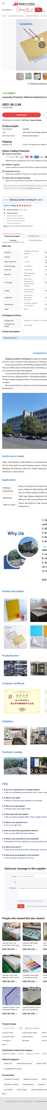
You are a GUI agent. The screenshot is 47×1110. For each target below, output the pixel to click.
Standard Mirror (28, 1084)
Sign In (5, 226)
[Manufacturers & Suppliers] (24, 4)
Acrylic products (27, 1037)
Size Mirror (41, 1084)
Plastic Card (8, 1063)
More (4, 1094)
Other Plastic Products (24, 1063)
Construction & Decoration (16, 16)
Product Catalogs (33, 1028)
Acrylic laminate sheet (29, 1033)
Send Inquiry (22, 115)
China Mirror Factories (11, 1079)
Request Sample (36, 120)
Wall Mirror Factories (31, 1079)
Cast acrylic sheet (8, 1037)
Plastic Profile (41, 1063)
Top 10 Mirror (8, 1090)
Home (4, 16)
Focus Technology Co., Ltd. (28, 1101)
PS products (6, 1040)
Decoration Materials (32, 16)
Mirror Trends (22, 1090)
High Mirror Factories (11, 1084)
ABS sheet (25, 1040)
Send (21, 906)
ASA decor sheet (7, 1033)
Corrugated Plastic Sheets (13, 1069)
